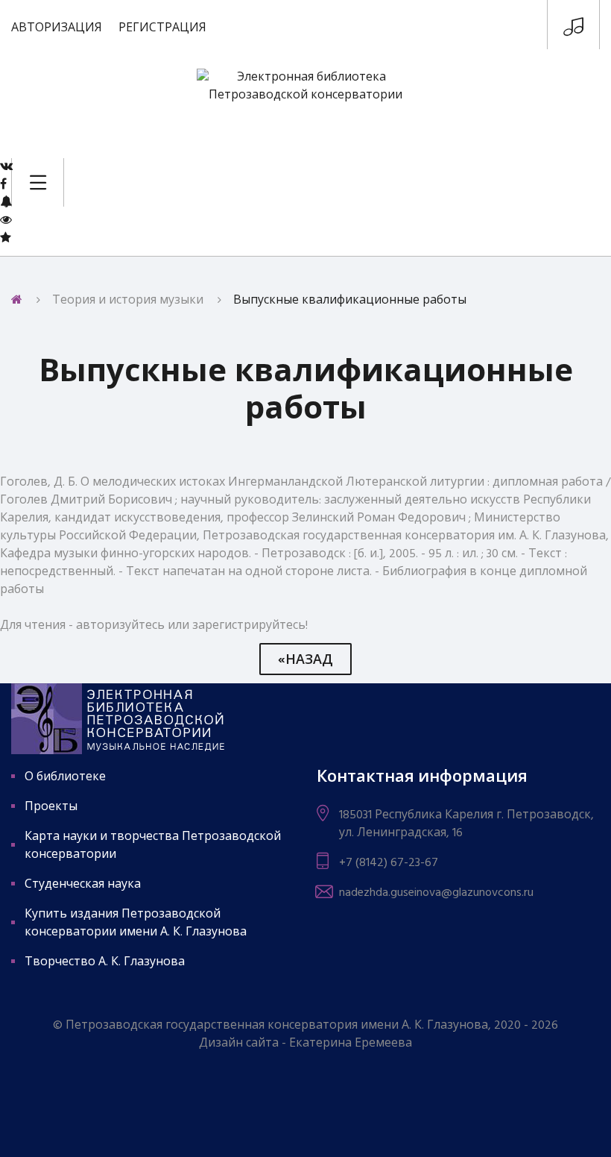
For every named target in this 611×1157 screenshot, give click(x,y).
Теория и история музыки (127, 300)
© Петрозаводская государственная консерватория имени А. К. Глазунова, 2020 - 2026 (305, 1025)
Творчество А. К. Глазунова (105, 962)
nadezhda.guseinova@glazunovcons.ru (436, 893)
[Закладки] (5, 238)
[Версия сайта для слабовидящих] (6, 220)
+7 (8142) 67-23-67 (388, 863)
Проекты (51, 807)
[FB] (3, 184)
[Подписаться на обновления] (6, 202)
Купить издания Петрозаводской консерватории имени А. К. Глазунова (136, 923)
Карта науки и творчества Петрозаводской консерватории (153, 846)
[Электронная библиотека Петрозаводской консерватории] (305, 104)
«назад (305, 660)
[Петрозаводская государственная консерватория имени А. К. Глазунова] (573, 30)
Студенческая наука (83, 885)
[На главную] (16, 300)
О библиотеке (65, 777)
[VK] (6, 166)
